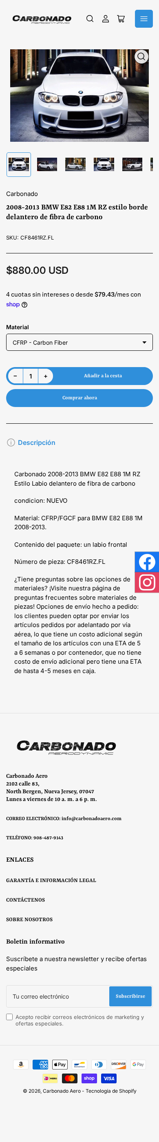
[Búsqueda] (90, 19)
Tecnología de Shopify (111, 1091)
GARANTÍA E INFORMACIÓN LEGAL (51, 881)
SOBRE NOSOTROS (29, 920)
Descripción (36, 442)
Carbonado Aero (62, 1091)
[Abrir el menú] (144, 19)
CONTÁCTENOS (25, 900)
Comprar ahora (79, 398)
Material (17, 326)
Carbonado (22, 194)
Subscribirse (130, 996)
